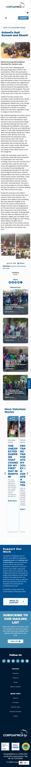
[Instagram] (4, 661)
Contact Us (15, 678)
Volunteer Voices (15, 707)
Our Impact (15, 702)
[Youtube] (22, 661)
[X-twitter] (18, 661)
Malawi (22, 263)
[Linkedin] (8, 661)
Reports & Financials (15, 711)
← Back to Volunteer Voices (13, 28)
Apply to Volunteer (15, 686)
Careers (15, 716)
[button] (6, 18)
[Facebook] (13, 661)
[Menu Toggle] (27, 13)
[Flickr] (27, 661)
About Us (15, 698)
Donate (16, 682)
